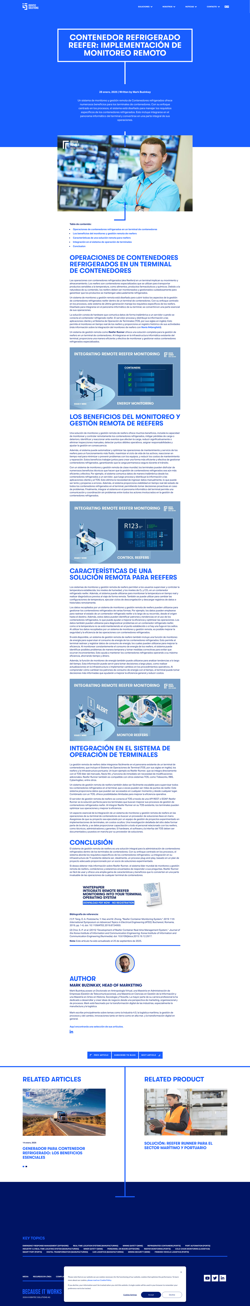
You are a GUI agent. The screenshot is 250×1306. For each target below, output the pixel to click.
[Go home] (31, 6)
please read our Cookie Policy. (99, 1280)
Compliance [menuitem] (62, 1277)
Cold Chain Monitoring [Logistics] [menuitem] (192, 1249)
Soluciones (144, 7)
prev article (101, 1055)
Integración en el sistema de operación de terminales (102, 242)
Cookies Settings (130, 1295)
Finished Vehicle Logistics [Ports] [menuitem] (172, 1252)
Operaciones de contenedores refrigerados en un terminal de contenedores (115, 229)
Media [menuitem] (26, 1277)
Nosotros (167, 7)
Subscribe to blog (125, 1055)
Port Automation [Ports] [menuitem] (197, 1246)
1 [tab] (23, 1166)
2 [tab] (26, 1166)
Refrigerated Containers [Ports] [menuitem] (164, 1246)
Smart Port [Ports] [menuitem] (32, 1252)
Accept (151, 1295)
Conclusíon (79, 246)
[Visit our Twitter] (215, 1278)
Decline (172, 1295)
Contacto (212, 7)
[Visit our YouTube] (207, 1278)
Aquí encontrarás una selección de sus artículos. (96, 1026)
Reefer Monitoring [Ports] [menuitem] (157, 1249)
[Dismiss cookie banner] (181, 1272)
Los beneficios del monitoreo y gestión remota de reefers (105, 233)
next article (148, 1055)
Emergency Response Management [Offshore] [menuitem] (45, 1246)
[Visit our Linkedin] (223, 1278)
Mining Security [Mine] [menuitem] (139, 1252)
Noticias (189, 7)
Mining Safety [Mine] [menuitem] (133, 1246)
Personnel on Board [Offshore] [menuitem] (123, 1249)
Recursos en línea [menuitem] (42, 1277)
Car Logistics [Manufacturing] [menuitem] (108, 1252)
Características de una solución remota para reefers (102, 238)
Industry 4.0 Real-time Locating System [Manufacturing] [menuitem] (51, 1249)
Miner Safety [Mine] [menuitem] (93, 1249)
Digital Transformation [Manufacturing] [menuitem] (67, 1252)
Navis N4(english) (151, 327)
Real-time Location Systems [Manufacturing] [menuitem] (95, 1246)
